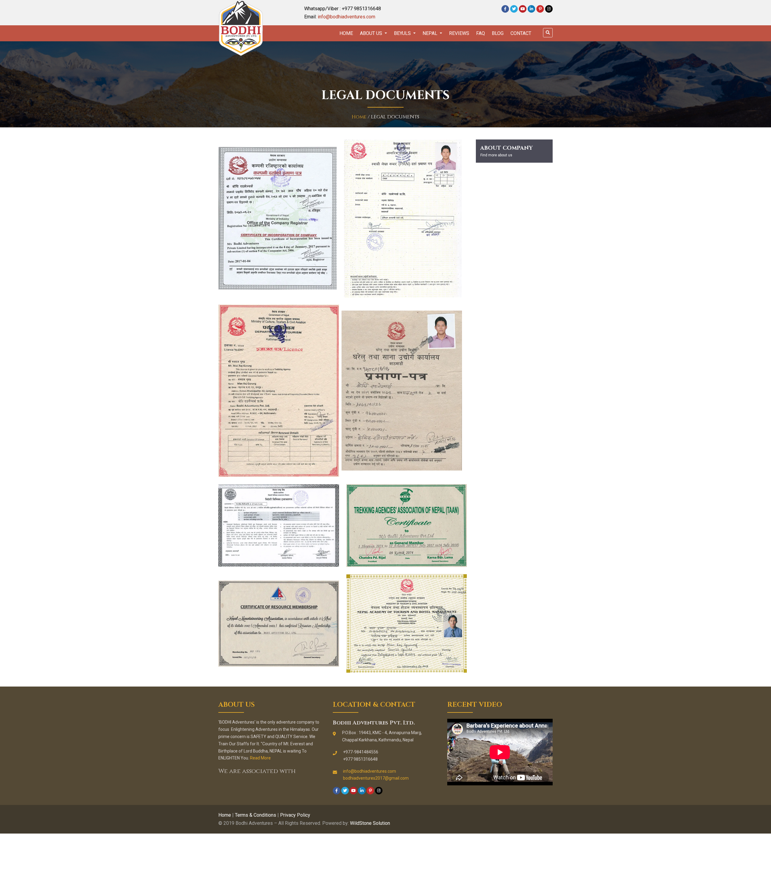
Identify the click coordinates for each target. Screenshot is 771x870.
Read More (260, 758)
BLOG (498, 33)
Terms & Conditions (255, 815)
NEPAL (431, 33)
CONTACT (520, 33)
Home (346, 33)
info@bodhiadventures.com (346, 17)
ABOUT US (371, 33)
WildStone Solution (370, 823)
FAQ (480, 33)
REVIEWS (459, 33)
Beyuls (403, 33)
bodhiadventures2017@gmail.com (376, 778)
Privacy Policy (295, 815)
